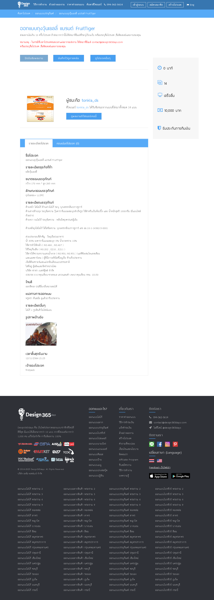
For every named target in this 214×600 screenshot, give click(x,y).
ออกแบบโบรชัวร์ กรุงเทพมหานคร (172, 547)
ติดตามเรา (156, 435)
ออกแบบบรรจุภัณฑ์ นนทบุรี (123, 585)
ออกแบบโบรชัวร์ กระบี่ (166, 590)
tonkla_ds (90, 100)
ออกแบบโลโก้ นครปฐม (29, 563)
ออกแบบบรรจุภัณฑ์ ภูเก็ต (122, 579)
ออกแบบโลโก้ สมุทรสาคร (30, 537)
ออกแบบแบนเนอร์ (98, 449)
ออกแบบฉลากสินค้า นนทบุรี (78, 585)
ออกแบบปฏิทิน (96, 476)
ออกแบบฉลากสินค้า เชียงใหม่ (78, 558)
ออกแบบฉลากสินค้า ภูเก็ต (77, 579)
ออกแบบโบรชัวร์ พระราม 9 (169, 505)
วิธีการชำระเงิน (126, 422)
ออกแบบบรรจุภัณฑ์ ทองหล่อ (123, 510)
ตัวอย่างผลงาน (58, 1)
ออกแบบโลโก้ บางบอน (29, 526)
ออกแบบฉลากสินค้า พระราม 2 (79, 489)
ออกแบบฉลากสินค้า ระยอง (77, 574)
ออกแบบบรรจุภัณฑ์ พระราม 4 (125, 499)
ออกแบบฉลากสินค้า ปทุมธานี (78, 553)
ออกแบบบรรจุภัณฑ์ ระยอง (122, 574)
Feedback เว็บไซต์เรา (159, 468)
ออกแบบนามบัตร (97, 444)
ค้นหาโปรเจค (24, 13)
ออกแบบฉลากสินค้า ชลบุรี (77, 569)
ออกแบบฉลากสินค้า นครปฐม (78, 563)
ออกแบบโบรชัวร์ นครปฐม (168, 563)
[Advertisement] (84, 81)
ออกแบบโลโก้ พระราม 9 (30, 505)
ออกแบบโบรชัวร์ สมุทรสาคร (169, 537)
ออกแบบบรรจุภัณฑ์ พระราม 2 (125, 489)
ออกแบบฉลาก (96, 422)
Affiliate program (128, 460)
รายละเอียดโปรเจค (39, 143)
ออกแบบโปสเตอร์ (97, 438)
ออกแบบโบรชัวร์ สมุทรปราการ (170, 542)
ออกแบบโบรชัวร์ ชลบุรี (166, 569)
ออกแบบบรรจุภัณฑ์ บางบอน (123, 526)
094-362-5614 (159, 417)
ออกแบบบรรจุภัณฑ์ (44, 13)
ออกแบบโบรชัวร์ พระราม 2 (169, 489)
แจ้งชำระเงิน (125, 428)
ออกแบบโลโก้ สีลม (27, 531)
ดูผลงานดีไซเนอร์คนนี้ (84, 116)
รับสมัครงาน (125, 465)
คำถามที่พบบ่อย (127, 444)
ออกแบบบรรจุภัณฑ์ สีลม (121, 531)
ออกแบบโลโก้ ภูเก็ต (27, 579)
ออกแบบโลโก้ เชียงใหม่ (29, 558)
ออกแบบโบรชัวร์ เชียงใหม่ (168, 558)
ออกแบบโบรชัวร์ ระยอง (167, 574)
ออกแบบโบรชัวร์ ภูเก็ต (166, 579)
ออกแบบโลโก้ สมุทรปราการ (32, 542)
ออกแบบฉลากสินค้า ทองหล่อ (78, 510)
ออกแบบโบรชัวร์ (97, 433)
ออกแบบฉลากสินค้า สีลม (76, 531)
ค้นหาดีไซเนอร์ (95, 1)
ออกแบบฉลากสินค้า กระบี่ (77, 590)
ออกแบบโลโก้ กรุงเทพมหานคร (33, 547)
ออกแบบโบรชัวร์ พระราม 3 (169, 494)
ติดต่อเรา (123, 454)
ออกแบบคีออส (96, 454)
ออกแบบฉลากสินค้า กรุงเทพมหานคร (82, 547)
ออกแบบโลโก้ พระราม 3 (30, 494)
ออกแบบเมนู (95, 465)
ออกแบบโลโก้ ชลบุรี (28, 569)
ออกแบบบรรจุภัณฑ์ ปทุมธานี (124, 553)
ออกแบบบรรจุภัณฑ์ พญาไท (123, 521)
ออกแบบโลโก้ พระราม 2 (30, 489)
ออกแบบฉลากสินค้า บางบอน (78, 526)
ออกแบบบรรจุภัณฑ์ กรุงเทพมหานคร (127, 547)
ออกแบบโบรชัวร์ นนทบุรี (167, 585)
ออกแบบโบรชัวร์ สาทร (166, 515)
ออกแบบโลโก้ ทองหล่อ (29, 510)
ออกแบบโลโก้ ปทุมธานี (29, 553)
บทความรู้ (124, 476)
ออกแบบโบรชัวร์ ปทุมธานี (168, 553)
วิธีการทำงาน (41, 1)
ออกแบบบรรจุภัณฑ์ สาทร (122, 515)
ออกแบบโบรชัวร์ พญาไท (167, 521)
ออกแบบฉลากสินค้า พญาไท (78, 521)
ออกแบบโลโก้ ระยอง (28, 574)
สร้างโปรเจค (125, 438)
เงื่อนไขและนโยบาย (129, 449)
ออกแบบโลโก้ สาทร (28, 515)
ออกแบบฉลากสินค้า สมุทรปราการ (81, 542)
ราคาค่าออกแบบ (77, 1)
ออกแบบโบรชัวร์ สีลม (166, 531)
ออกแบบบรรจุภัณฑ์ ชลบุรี (122, 569)
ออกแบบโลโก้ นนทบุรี (29, 585)
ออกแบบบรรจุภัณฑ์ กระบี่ (122, 590)
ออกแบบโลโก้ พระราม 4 (30, 499)
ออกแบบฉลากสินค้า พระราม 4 (79, 499)
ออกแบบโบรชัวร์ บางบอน (168, 526)
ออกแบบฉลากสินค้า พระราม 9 (79, 505)
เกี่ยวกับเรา (126, 408)
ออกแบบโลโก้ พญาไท (28, 521)
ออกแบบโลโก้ (95, 417)
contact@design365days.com (169, 422)
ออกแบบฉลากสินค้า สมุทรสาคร (80, 537)
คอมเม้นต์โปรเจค (68, 143)
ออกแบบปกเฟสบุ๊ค (98, 470)
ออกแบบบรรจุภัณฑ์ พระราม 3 (125, 494)
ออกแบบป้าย (95, 460)
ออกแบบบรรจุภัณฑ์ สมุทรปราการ (126, 542)
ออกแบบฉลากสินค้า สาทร (77, 515)
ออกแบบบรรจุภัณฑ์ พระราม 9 (125, 505)
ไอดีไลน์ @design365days (166, 428)
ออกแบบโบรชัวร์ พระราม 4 (169, 499)
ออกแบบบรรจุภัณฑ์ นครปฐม (123, 563)
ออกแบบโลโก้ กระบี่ (28, 590)
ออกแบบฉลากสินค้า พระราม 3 (79, 494)
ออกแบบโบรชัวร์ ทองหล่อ (168, 510)
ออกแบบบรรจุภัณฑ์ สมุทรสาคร (125, 537)
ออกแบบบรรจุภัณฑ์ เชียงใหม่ (124, 558)
